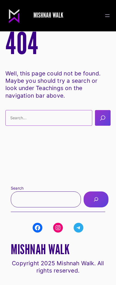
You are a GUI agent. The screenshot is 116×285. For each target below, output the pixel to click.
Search (17, 188)
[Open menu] (107, 15)
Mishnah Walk (48, 15)
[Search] (103, 118)
